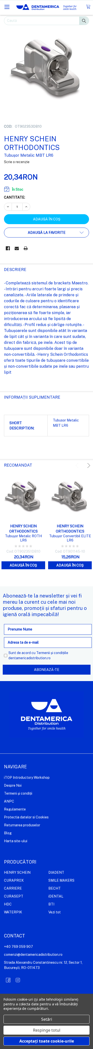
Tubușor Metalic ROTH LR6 (23, 538)
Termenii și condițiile (52, 653)
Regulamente (15, 809)
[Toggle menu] (7, 7)
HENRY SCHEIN (17, 872)
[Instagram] (18, 980)
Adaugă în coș (23, 565)
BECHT (54, 888)
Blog (8, 833)
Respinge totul (46, 1030)
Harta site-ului (15, 841)
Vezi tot (54, 912)
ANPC (9, 801)
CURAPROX (14, 880)
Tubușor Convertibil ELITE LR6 (70, 538)
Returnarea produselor (22, 825)
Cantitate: (14, 197)
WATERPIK (13, 912)
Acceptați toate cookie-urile (46, 1041)
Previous (78, 465)
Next (88, 465)
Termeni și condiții (18, 793)
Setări (46, 1019)
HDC (8, 904)
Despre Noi (13, 785)
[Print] (26, 248)
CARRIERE (13, 888)
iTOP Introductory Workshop (27, 777)
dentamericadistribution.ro (29, 658)
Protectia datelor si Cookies (26, 817)
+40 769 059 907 (18, 947)
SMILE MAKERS (61, 880)
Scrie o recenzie (17, 162)
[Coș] (88, 6)
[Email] (17, 248)
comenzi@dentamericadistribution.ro (33, 955)
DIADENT (56, 872)
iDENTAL (55, 896)
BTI (51, 904)
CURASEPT (13, 896)
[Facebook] (8, 248)
